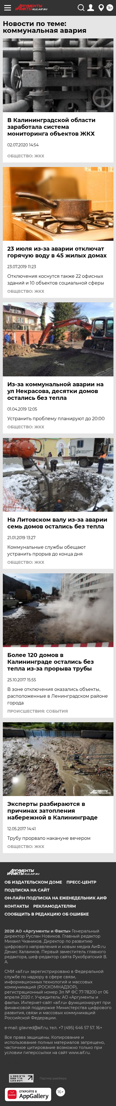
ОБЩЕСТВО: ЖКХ (25, 156)
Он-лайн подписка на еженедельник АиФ (56, 898)
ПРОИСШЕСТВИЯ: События (37, 711)
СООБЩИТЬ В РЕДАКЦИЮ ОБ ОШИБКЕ (47, 914)
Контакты (17, 906)
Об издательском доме (33, 882)
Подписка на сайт (27, 890)
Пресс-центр (81, 882)
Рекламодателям (54, 906)
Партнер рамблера (53, 1078)
